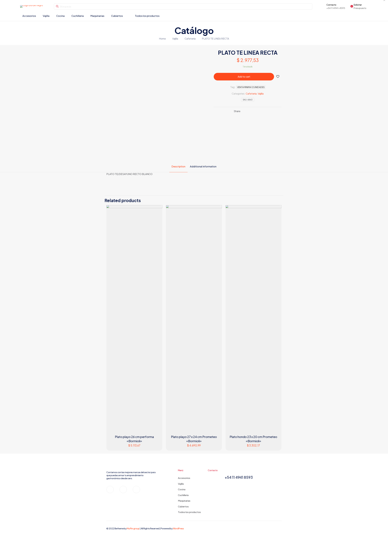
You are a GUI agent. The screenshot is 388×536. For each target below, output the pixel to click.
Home (162, 38)
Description (178, 166)
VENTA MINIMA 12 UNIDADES (251, 87)
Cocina (181, 489)
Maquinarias (184, 500)
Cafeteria (190, 38)
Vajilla (175, 38)
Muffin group (133, 528)
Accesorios (184, 477)
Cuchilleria (183, 495)
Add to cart (244, 76)
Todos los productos (189, 512)
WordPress (178, 528)
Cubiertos (183, 506)
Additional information (203, 166)
